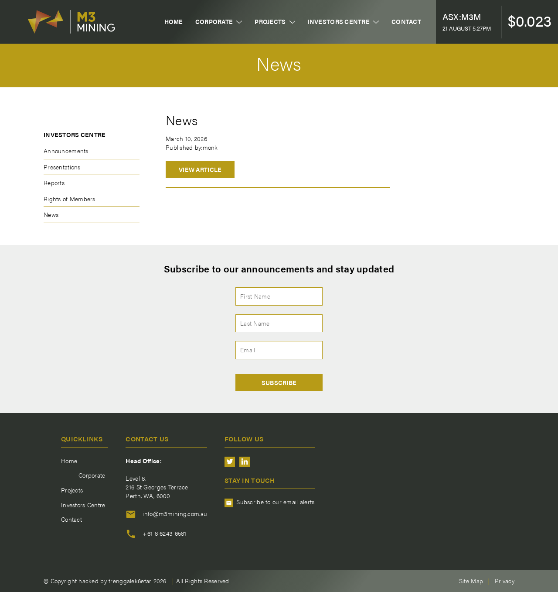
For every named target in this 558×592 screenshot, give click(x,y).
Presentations (62, 166)
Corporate (214, 21)
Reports (54, 182)
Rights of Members (69, 198)
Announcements (66, 150)
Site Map (471, 580)
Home (173, 21)
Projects (270, 21)
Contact (406, 21)
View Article (200, 169)
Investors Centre (339, 21)
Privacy (504, 580)
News (51, 214)
